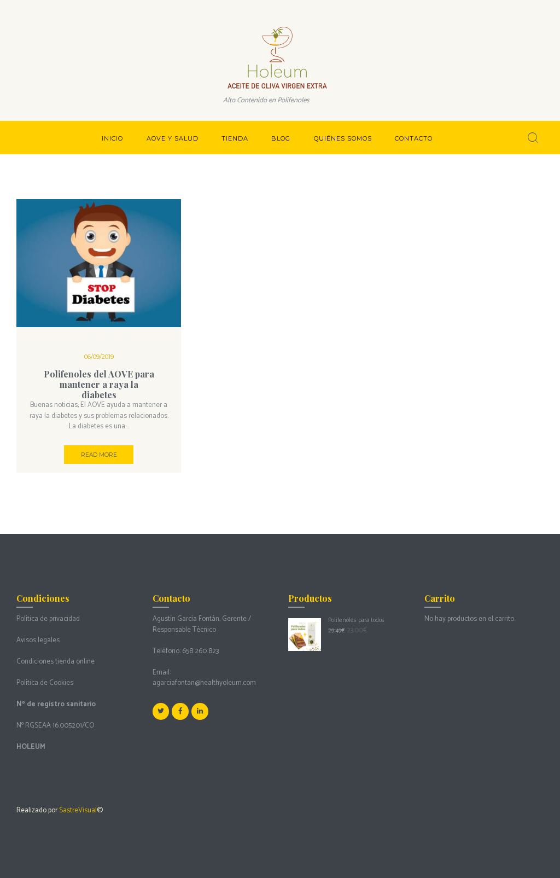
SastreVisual (78, 810)
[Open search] (533, 138)
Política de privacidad (48, 619)
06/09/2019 (99, 356)
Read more (99, 454)
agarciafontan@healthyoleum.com (204, 683)
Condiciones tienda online (55, 661)
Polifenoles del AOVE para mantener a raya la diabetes (99, 384)
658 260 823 (200, 651)
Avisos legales (38, 640)
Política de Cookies (44, 683)
